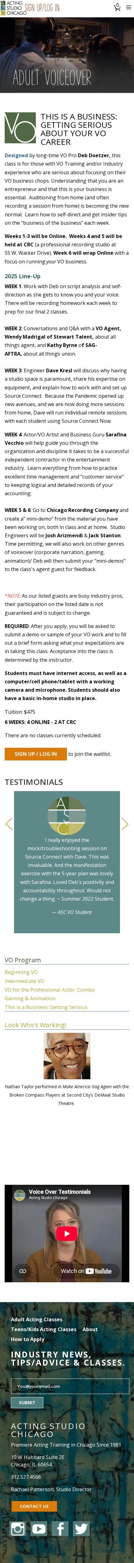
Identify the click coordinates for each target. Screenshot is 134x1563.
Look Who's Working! (35, 1025)
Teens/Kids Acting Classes (43, 1329)
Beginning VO (21, 972)
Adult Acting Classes (36, 1319)
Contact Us (34, 1506)
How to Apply (27, 1339)
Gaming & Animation (30, 998)
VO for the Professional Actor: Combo (50, 989)
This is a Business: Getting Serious (46, 1007)
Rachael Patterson (32, 1489)
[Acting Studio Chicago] (14, 9)
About (90, 1329)
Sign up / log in (36, 754)
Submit (27, 1402)
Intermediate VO (24, 981)
